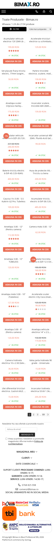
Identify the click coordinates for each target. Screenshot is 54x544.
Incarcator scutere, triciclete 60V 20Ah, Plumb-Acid (40, 104)
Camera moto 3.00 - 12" (40, 226)
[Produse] (3, 12)
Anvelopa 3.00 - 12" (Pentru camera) (13, 228)
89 (43, 414)
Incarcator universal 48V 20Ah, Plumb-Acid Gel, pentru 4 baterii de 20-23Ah (40, 137)
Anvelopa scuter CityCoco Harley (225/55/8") (13, 104)
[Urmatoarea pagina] (48, 414)
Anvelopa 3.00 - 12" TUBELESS (13, 260)
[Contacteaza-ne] (37, 11)
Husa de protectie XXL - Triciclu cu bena (40, 172)
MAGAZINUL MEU (26, 451)
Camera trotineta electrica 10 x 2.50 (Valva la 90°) (13, 361)
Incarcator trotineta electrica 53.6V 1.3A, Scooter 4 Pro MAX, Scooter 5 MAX (40, 390)
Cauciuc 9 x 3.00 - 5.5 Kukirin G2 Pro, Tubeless (13, 200)
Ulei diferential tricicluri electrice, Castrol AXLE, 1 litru (13, 390)
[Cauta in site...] (51, 11)
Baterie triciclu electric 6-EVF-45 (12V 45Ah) (13, 172)
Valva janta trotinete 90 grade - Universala (40, 361)
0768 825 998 (28, 485)
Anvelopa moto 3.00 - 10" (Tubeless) (13, 295)
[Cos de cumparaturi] (44, 11)
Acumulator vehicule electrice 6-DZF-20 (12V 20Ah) (13, 137)
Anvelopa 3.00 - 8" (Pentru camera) (13, 331)
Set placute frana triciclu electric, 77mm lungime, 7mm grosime (13, 72)
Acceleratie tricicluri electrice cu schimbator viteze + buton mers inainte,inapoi (40, 40)
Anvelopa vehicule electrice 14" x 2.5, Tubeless (40, 331)
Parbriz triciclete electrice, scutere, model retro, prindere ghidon (40, 72)
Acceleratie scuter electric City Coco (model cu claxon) (40, 295)
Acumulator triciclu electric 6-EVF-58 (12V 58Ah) (40, 200)
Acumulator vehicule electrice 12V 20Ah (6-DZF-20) (13, 40)
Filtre (15, 29)
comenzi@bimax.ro (28, 489)
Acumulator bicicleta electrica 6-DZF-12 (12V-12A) (40, 260)
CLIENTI (26, 457)
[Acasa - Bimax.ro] (27, 4)
